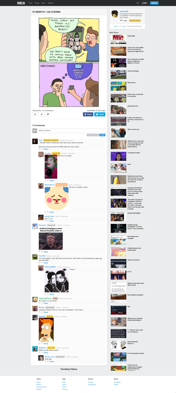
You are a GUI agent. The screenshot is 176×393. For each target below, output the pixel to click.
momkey (48, 153)
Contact (90, 382)
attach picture (93, 135)
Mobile (39, 389)
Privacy (65, 389)
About (39, 382)
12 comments (48, 110)
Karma (39, 384)
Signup (154, 3)
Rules (64, 384)
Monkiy (41, 307)
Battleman (42, 348)
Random (51, 3)
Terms (64, 387)
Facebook (117, 382)
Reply (46, 149)
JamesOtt (124, 11)
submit (102, 135)
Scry (40, 140)
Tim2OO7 (42, 256)
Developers (92, 384)
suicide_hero (49, 216)
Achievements (41, 387)
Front (30, 3)
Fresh (43, 3)
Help (63, 382)
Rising (37, 3)
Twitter (116, 384)
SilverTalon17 (50, 185)
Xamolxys (42, 225)
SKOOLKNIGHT (50, 267)
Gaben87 (42, 316)
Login (144, 3)
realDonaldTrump (45, 298)
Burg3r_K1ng (49, 357)
